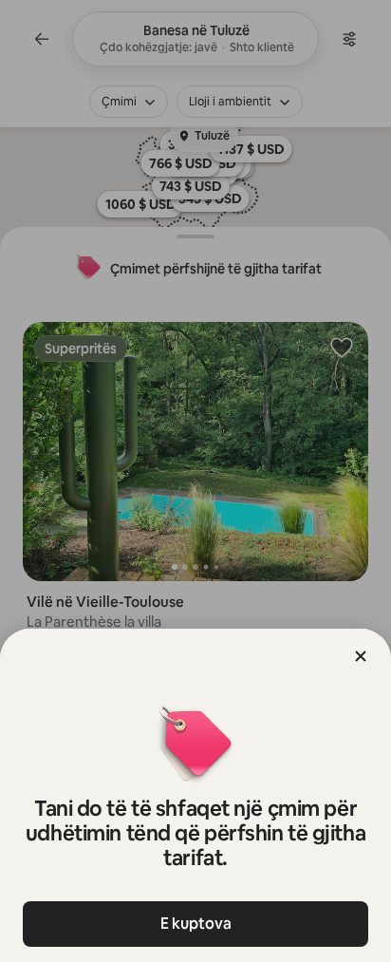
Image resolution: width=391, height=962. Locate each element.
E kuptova (196, 924)
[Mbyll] (360, 656)
